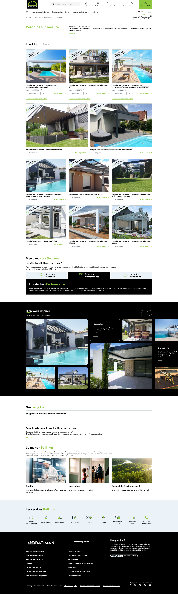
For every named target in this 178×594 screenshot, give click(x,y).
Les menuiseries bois (33, 567)
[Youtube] (150, 585)
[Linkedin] (140, 585)
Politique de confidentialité (90, 586)
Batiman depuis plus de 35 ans (79, 571)
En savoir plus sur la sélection (36, 99)
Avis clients (72, 567)
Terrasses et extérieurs (34, 555)
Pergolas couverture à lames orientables (47, 413)
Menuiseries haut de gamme (36, 575)
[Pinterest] (145, 585)
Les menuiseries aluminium (36, 571)
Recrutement (73, 559)
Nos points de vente (75, 551)
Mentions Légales (70, 586)
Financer (32, 93)
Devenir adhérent (74, 575)
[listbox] (47, 44)
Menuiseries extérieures (35, 551)
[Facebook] (130, 585)
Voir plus (72, 34)
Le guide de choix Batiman (77, 555)
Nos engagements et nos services (80, 563)
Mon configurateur (81, 541)
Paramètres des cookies (111, 586)
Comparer (45, 93)
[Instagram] (135, 585)
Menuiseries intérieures (34, 559)
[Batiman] (47, 543)
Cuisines (29, 563)
